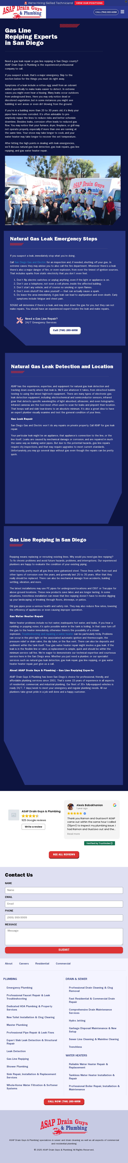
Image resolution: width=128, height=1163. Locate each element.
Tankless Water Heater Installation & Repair (92, 1077)
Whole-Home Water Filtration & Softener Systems (32, 1087)
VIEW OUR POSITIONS (89, 3)
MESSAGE (11, 925)
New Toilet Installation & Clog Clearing (31, 1017)
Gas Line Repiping (18, 1059)
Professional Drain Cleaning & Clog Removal (91, 990)
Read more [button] (73, 834)
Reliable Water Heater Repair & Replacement (88, 1066)
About (8, 964)
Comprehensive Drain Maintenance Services (90, 1012)
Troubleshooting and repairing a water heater (47, 634)
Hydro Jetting (77, 1021)
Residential (42, 964)
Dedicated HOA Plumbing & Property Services (29, 1008)
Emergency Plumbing (19, 988)
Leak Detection (16, 1051)
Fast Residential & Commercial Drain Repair (92, 1001)
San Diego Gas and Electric (30, 262)
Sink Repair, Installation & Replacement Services (31, 1076)
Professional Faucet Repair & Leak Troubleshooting (28, 997)
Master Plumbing (17, 1025)
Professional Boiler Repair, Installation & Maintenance (94, 1088)
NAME (8, 883)
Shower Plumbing (17, 1067)
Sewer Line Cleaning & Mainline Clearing (94, 1039)
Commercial (63, 964)
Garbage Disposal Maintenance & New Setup (92, 1030)
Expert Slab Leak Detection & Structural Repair (32, 1042)
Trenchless (75, 1047)
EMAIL (8, 897)
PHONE (9, 911)
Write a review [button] (33, 826)
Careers (24, 964)
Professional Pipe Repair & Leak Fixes (30, 1033)
